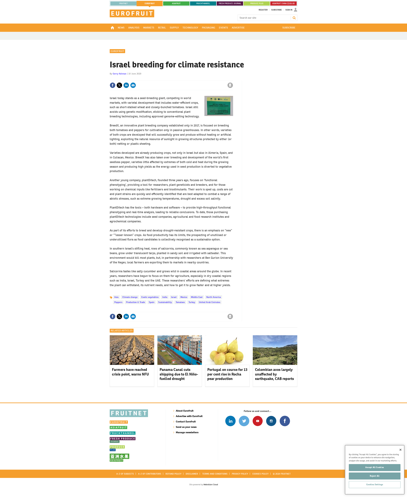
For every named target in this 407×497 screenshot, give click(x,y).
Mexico (183, 297)
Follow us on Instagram (271, 421)
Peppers (118, 302)
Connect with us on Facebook (285, 421)
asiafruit (176, 3)
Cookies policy (260, 473)
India (164, 297)
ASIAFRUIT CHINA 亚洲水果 (283, 3)
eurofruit (150, 3)
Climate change (130, 297)
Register (263, 10)
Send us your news (186, 427)
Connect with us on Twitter (244, 421)
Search (294, 17)
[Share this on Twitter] (119, 85)
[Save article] (230, 85)
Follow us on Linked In (230, 421)
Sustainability (165, 302)
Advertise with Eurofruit (189, 416)
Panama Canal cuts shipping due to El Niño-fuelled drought (179, 374)
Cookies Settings (374, 484)
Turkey (192, 302)
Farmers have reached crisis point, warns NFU (130, 372)
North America (213, 297)
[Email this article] (133, 85)
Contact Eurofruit (186, 421)
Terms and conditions (215, 473)
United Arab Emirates (209, 302)
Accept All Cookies (374, 467)
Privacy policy (240, 473)
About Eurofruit (184, 410)
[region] (374, 469)
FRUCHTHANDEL (203, 3)
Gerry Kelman (119, 73)
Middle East (197, 297)
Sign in (192, 78)
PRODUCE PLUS (256, 3)
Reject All (374, 476)
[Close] (400, 449)
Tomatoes (180, 302)
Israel (174, 297)
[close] (233, 78)
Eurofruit (117, 51)
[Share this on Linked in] (126, 85)
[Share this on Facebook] (112, 85)
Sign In (288, 10)
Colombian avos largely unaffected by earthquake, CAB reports (274, 374)
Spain (151, 302)
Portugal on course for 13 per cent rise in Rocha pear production (227, 374)
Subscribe (276, 10)
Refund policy (173, 473)
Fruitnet (123, 3)
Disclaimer (192, 473)
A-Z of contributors (149, 473)
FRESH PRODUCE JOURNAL (230, 3)
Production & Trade (135, 302)
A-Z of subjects (125, 473)
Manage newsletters (187, 432)
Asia (116, 297)
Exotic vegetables (150, 297)
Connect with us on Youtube (257, 421)
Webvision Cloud (211, 484)
